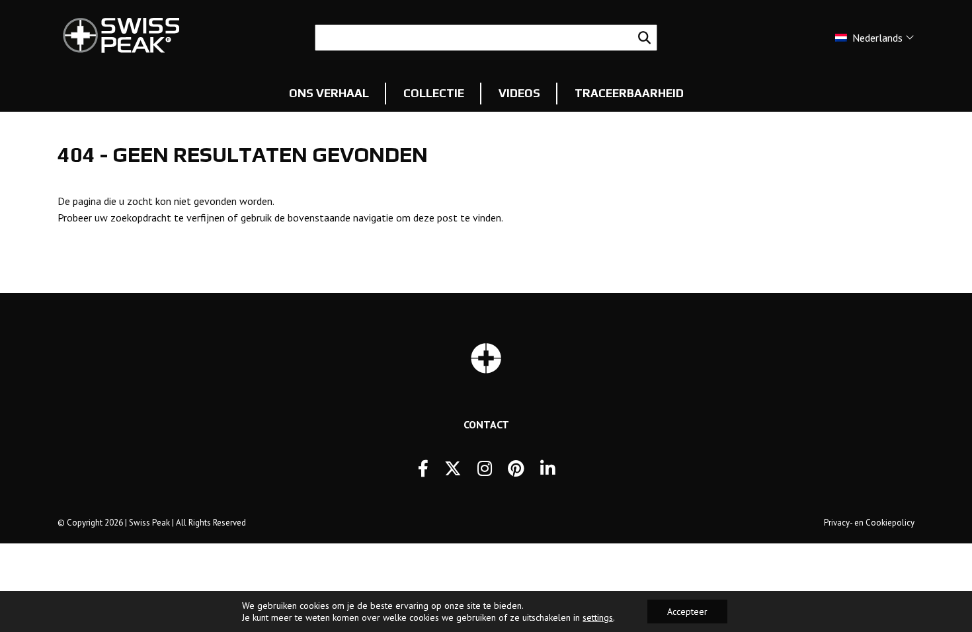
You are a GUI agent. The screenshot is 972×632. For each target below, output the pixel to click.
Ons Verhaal (329, 93)
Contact (486, 424)
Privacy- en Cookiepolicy (869, 522)
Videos (519, 93)
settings (598, 617)
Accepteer (687, 611)
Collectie (433, 93)
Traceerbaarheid (629, 93)
